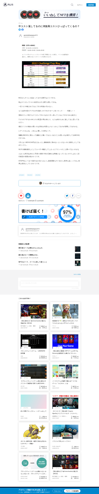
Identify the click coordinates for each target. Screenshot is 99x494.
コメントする (75, 288)
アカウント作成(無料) (72, 491)
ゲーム (21, 23)
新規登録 (91, 5)
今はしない (57, 491)
